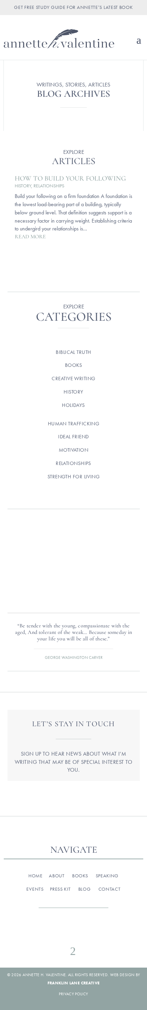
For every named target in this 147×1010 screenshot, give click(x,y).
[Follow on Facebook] (45, 932)
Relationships (49, 186)
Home (35, 876)
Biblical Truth (73, 352)
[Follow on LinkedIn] (102, 932)
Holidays (73, 405)
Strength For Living (74, 476)
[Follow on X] (73, 932)
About (57, 876)
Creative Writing (73, 378)
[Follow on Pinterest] (88, 932)
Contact (109, 889)
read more (30, 236)
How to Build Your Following (70, 178)
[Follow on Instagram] (59, 932)
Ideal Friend (73, 436)
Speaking (107, 876)
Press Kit (60, 889)
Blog (84, 889)
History (23, 186)
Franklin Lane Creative (74, 983)
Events (34, 889)
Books (73, 365)
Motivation (74, 450)
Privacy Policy (73, 994)
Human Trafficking (73, 423)
